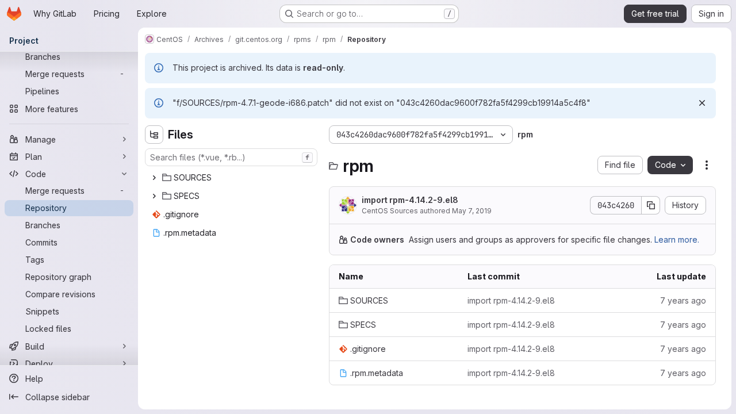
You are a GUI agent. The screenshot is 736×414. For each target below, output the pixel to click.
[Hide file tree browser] (154, 134)
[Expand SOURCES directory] (154, 178)
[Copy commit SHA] (651, 205)
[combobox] (231, 157)
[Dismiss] (702, 103)
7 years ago (683, 300)
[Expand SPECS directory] (154, 196)
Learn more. (676, 239)
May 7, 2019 (472, 210)
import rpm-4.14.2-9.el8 (410, 200)
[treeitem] (232, 177)
